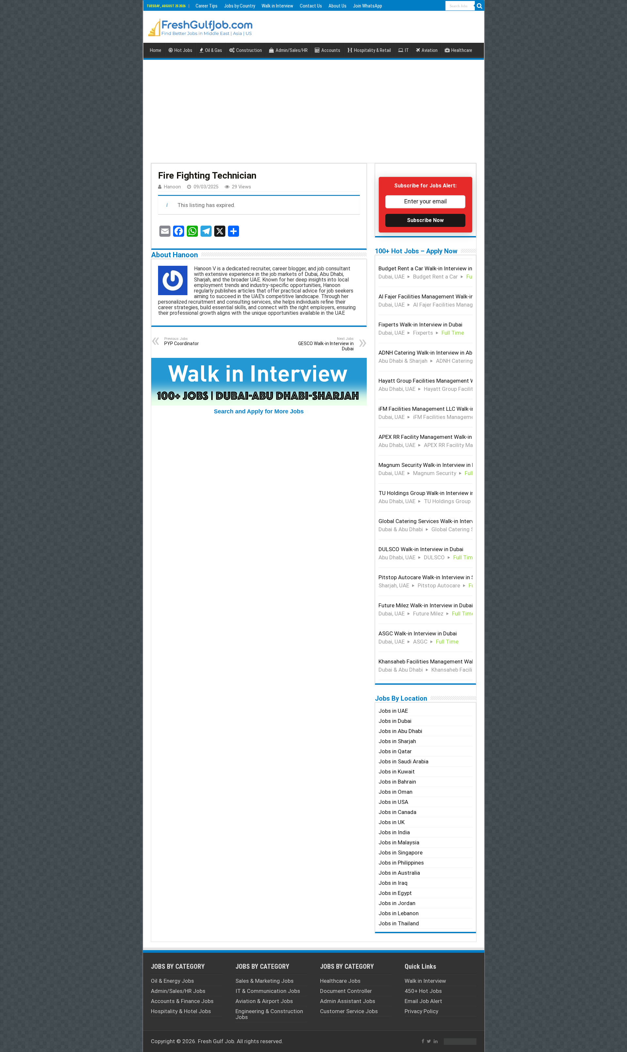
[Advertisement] (313, 110)
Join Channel (333, 752)
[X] (220, 231)
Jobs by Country (239, 6)
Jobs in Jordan (396, 903)
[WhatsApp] (192, 231)
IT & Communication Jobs (267, 991)
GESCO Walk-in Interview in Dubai (326, 344)
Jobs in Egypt (395, 893)
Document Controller (346, 991)
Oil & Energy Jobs (172, 981)
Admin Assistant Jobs (347, 1001)
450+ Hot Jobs (423, 991)
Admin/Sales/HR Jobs (178, 991)
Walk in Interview (277, 6)
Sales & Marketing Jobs (264, 981)
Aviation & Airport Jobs (264, 1001)
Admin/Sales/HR (292, 50)
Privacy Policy (421, 1011)
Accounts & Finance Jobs (182, 1001)
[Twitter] (429, 1041)
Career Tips (206, 6)
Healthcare (461, 50)
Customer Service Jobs (349, 1011)
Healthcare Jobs (340, 981)
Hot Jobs (183, 50)
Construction (249, 50)
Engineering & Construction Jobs (269, 1014)
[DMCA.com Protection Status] (460, 1041)
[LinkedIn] (435, 1041)
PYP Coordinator (181, 341)
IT (407, 50)
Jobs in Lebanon (398, 913)
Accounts (330, 50)
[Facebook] (178, 231)
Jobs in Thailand (398, 923)
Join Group (335, 487)
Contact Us (311, 6)
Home (155, 50)
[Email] (165, 231)
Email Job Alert (423, 1001)
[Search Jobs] (480, 6)
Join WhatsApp (367, 6)
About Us (337, 6)
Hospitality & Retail (372, 50)
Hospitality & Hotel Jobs (181, 1011)
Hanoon (172, 187)
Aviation (430, 50)
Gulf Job (223, 1041)
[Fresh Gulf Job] (200, 26)
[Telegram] (206, 231)
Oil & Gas (213, 50)
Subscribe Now (425, 220)
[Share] (233, 231)
